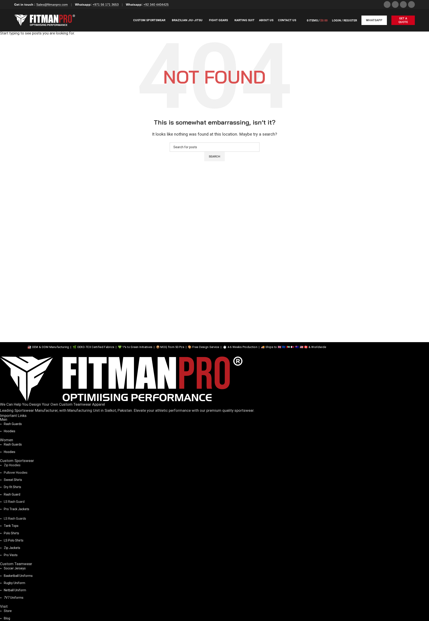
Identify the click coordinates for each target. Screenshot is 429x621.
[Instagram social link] (395, 4)
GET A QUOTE (403, 20)
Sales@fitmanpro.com (52, 4)
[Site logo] (44, 20)
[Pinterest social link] (411, 4)
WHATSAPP (374, 20)
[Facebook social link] (387, 4)
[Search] (300, 20)
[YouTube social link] (403, 4)
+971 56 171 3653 (106, 4)
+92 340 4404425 (156, 4)
